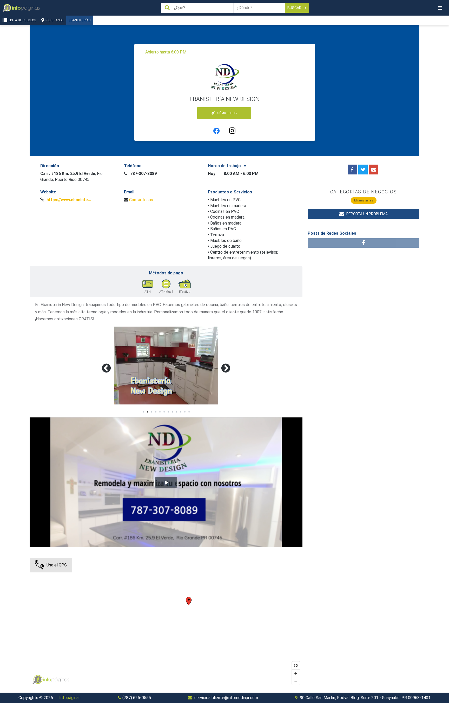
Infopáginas (70, 697)
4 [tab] (155, 412)
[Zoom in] (296, 673)
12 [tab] (189, 412)
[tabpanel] (166, 365)
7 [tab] (168, 412)
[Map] (166, 622)
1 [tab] (143, 412)
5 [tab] (160, 412)
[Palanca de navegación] (439, 8)
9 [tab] (176, 412)
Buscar (294, 8)
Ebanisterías (79, 20)
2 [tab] (147, 412)
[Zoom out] (296, 681)
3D (296, 665)
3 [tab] (151, 412)
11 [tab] (184, 412)
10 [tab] (180, 412)
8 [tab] (172, 412)
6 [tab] (164, 412)
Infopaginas (37, 679)
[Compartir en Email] (373, 169)
